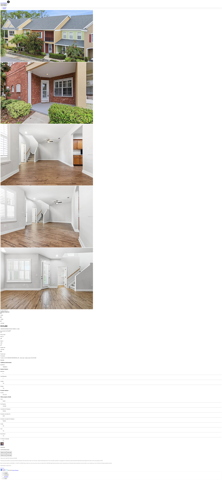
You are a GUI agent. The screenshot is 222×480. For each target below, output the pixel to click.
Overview (4, 7)
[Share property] (6, 310)
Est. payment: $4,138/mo (5, 330)
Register (5, 5)
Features (4, 8)
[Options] (1, 310)
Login (2, 5)
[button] (111, 36)
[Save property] (4, 310)
